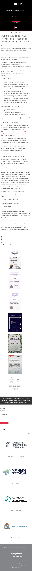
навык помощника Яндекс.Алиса (22, 220)
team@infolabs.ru (16, 567)
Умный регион (15, 483)
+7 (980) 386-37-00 (16, 556)
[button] (6, 236)
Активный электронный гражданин (16, 456)
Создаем (15, 32)
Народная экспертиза (15, 510)
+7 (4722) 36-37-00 (16, 554)
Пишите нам (16, 22)
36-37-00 (16, 17)
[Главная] (11, 32)
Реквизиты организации (16, 549)
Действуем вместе (15, 537)
